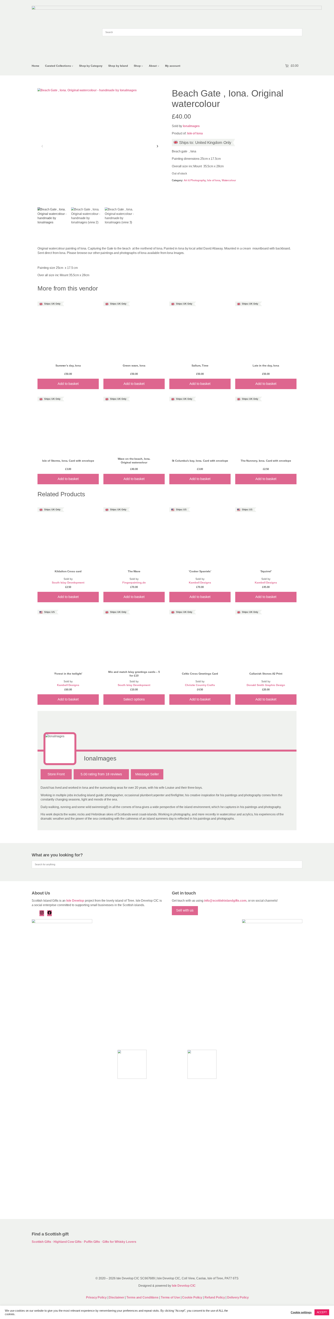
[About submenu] (158, 66)
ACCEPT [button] (322, 1312)
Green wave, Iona (134, 365)
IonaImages (191, 126)
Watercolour (229, 180)
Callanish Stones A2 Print (265, 673)
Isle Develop (75, 900)
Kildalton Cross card (68, 571)
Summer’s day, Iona (68, 365)
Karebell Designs (200, 582)
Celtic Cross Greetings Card (200, 673)
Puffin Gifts (92, 1241)
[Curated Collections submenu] (72, 66)
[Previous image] (42, 146)
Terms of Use (170, 1297)
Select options (134, 699)
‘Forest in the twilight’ (68, 673)
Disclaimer (116, 1297)
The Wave (134, 571)
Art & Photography (194, 180)
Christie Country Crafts (200, 685)
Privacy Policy (96, 1297)
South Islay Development (68, 582)
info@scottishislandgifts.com (225, 900)
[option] (86, 222)
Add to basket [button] (68, 384)
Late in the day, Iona (266, 365)
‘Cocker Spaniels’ (200, 571)
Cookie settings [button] (301, 1312)
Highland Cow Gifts (67, 1241)
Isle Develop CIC (184, 1285)
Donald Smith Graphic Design (266, 685)
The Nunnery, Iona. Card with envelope (266, 460)
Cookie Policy (192, 1297)
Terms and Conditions (142, 1297)
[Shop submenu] (142, 66)
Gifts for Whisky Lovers (119, 1241)
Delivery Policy (238, 1297)
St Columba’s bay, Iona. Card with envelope (200, 460)
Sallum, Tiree (200, 365)
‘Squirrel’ (266, 571)
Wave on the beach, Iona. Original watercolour (134, 460)
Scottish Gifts (41, 1241)
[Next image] (157, 146)
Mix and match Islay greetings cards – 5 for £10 (134, 673)
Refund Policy (215, 1297)
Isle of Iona (195, 133)
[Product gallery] (99, 146)
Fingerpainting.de (134, 582)
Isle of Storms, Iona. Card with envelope (68, 460)
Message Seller (147, 774)
